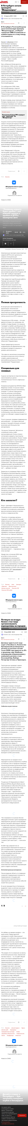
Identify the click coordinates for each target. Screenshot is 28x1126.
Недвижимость (20, 1028)
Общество (4, 586)
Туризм (23, 1022)
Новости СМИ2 (6, 200)
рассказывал (17, 569)
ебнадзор (10, 42)
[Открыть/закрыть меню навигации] (15, 2)
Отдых (18, 1026)
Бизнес (3, 1030)
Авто (13, 584)
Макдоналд (5, 45)
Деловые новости (6, 588)
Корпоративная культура (8, 1026)
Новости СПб (15, 588)
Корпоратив (13, 1024)
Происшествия (12, 586)
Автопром (18, 584)
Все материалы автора (7, 23)
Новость (7, 177)
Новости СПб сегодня (7, 590)
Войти (24, 2)
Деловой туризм (16, 1022)
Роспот (3, 42)
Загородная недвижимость (8, 1028)
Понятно (22, 1115)
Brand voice (18, 1030)
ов (10, 45)
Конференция (10, 1030)
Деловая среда (5, 1024)
